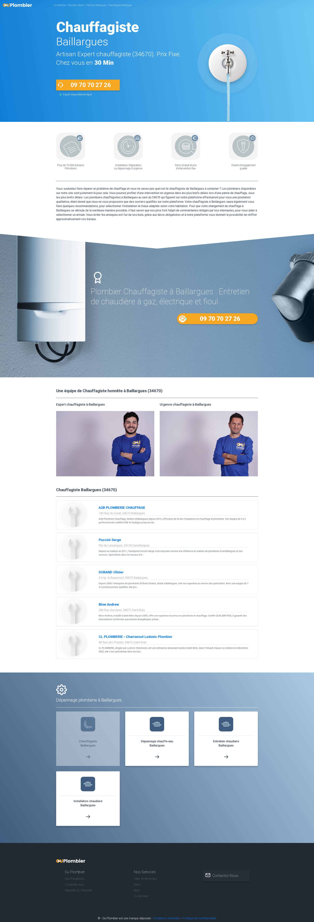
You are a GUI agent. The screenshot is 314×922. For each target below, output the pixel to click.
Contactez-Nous (225, 875)
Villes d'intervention (145, 878)
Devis (137, 884)
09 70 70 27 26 (91, 84)
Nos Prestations (74, 878)
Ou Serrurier (141, 896)
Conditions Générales (166, 918)
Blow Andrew (109, 604)
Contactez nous (74, 884)
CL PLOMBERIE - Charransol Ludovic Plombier (135, 637)
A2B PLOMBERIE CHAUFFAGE (122, 508)
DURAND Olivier (111, 572)
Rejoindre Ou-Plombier (78, 890)
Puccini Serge (110, 540)
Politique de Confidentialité (199, 918)
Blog (136, 890)
